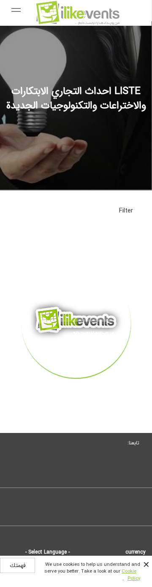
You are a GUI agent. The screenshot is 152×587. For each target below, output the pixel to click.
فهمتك (18, 565)
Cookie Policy (131, 575)
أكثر (76, 394)
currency (135, 552)
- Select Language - (47, 552)
